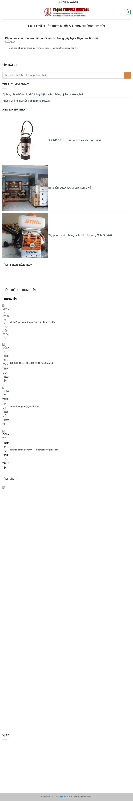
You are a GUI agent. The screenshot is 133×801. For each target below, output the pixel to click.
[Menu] (4, 12)
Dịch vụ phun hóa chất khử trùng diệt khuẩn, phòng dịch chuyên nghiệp (43, 94)
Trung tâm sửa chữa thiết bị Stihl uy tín (70, 187)
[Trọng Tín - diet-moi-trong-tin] (66, 12)
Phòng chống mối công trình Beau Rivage (26, 100)
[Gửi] (127, 75)
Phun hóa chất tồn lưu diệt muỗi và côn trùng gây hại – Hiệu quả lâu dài (51, 38)
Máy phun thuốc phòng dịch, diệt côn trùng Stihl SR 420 (80, 235)
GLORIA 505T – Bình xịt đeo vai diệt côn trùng (74, 140)
